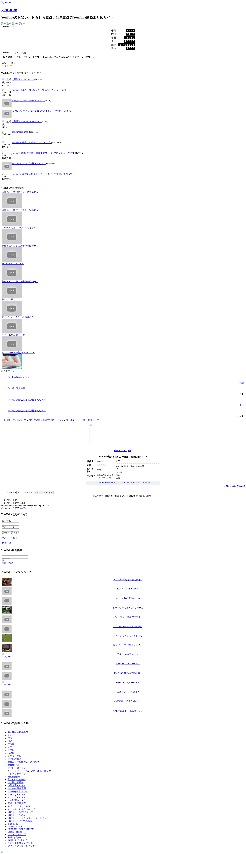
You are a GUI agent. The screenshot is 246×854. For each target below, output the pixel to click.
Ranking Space (14, 837)
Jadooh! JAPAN (15, 826)
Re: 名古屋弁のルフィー (20, 377)
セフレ (11, 750)
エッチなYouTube (16, 794)
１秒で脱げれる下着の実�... (127, 579)
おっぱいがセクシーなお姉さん (28, 100)
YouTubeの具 (26, 508)
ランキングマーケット (19, 774)
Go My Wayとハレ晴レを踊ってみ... (20, 227)
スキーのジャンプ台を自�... (127, 636)
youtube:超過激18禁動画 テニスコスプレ (32, 142)
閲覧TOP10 (34, 420)
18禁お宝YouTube (16, 785)
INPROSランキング (17, 840)
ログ (96, 420)
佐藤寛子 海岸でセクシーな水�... (20, 210)
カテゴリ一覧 (8, 420)
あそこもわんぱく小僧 (13, 335)
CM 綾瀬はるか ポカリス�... (128, 711)
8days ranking (14, 777)
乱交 (10, 747)
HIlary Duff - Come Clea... (128, 663)
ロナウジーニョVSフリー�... (128, 608)
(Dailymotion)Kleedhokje (127, 682)
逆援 (10, 738)
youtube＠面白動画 (17, 788)
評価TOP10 (48, 420)
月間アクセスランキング (20, 843)
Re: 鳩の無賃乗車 (16, 388)
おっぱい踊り (9, 299)
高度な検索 (7, 562)
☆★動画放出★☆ (17, 800)
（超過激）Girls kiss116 (23, 79)
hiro (242, 405)
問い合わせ (71, 420)
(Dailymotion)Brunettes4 (128, 654)
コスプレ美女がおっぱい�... (127, 626)
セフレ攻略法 (14, 759)
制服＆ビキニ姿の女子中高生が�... (20, 245)
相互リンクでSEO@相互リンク (23, 821)
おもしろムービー (120, 451)
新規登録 (6, 543)
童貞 (10, 735)
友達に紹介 (135, 483)
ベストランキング (17, 834)
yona (241, 383)
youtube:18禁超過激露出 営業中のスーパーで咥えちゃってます (43, 153)
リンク (60, 420)
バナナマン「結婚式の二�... (127, 617)
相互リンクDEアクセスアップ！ (24, 812)
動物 (129, 451)
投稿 (83, 420)
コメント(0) (145, 483)
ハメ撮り (12, 753)
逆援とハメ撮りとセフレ (20, 806)
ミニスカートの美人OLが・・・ (18, 352)
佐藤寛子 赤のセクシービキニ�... (20, 192)
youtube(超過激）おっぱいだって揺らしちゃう (35, 90)
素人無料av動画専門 (18, 732)
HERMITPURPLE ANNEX (21, 829)
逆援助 (11, 744)
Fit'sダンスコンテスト (13, 263)
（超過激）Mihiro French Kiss (26, 121)
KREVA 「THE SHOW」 (127, 588)
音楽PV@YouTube (16, 779)
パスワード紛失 (10, 538)
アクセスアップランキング (21, 846)
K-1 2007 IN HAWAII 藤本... (128, 673)
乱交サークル (14, 756)
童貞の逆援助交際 (17, 803)
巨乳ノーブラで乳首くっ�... (127, 645)
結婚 (10, 741)
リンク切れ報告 (123, 483)
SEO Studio (13, 824)
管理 (90, 420)
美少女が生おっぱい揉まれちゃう (29, 163)
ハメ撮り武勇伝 (15, 782)
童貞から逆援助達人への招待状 (23, 762)
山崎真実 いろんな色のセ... (128, 701)
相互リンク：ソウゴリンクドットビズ (27, 818)
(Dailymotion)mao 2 (21, 132)
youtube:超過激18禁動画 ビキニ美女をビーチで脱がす (39, 174)
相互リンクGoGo (16, 815)
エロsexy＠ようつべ (18, 791)
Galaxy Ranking (15, 832)
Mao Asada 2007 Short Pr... (127, 598)
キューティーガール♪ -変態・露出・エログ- (30, 771)
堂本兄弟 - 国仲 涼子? (128, 692)
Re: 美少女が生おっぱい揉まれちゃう (27, 399)
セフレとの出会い (17, 768)
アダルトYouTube (16, 797)
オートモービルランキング (21, 809)
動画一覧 (21, 420)
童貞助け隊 (13, 765)
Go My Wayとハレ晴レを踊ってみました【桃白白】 (38, 111)
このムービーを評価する (105, 483)
